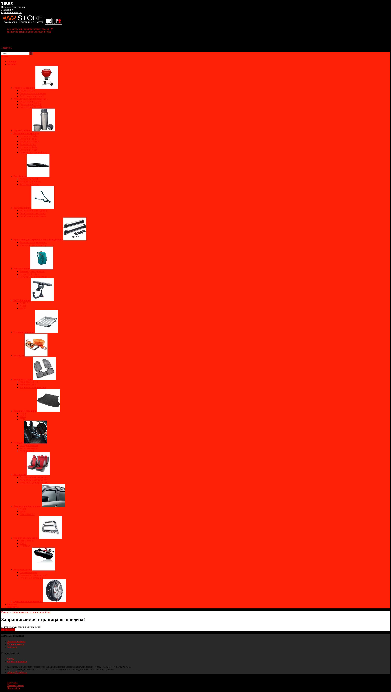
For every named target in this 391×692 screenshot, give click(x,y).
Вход (3, 7)
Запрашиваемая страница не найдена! (31, 612)
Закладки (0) (7, 9)
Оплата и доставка (17, 661)
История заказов (15, 644)
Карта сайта (13, 688)
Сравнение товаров (11, 12)
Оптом (10, 658)
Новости (12, 604)
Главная (5, 612)
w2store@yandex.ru (17, 672)
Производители (15, 685)
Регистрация (18, 7)
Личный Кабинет (16, 641)
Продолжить (8, 629)
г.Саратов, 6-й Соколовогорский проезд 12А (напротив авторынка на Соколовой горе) (30, 30)
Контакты (13, 607)
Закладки (12, 647)
